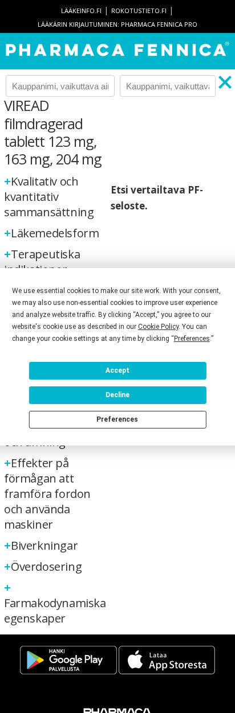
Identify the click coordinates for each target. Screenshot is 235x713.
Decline (117, 395)
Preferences (117, 419)
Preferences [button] (192, 339)
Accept (117, 370)
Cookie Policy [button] (158, 327)
